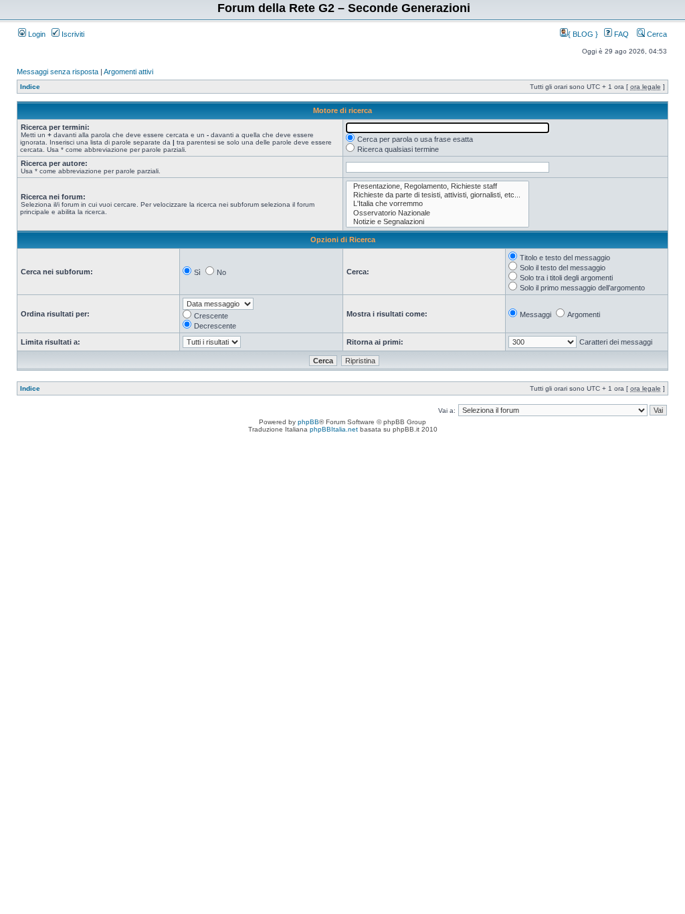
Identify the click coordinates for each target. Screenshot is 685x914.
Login (35, 34)
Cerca (656, 34)
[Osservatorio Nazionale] (437, 213)
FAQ (620, 34)
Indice (30, 86)
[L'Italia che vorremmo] (437, 203)
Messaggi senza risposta (57, 72)
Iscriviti (72, 34)
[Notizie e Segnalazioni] (437, 221)
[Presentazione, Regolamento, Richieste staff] (437, 186)
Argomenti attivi (128, 72)
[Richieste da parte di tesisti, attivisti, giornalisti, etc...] (437, 195)
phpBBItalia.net (334, 429)
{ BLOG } (584, 34)
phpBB (308, 422)
